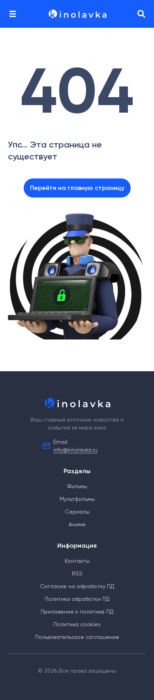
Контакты (77, 561)
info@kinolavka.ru (75, 450)
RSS (77, 573)
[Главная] (77, 14)
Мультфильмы (77, 499)
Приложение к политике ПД (77, 611)
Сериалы (77, 511)
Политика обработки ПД (77, 599)
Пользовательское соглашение (77, 637)
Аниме (77, 524)
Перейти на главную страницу (77, 188)
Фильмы (77, 486)
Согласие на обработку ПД (77, 586)
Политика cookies (77, 624)
